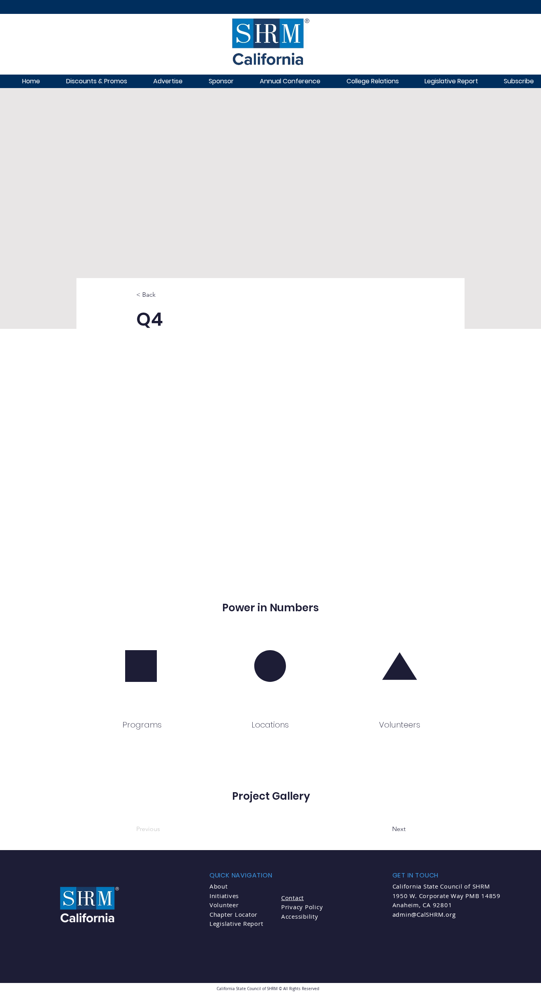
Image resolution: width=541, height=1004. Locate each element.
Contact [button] (292, 898)
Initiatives (224, 896)
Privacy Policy (302, 907)
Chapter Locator (233, 914)
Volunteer (224, 905)
